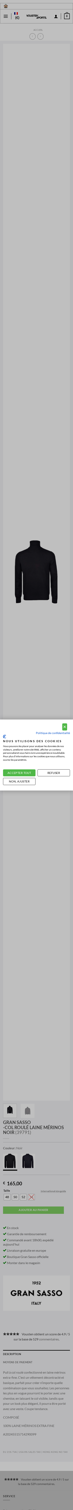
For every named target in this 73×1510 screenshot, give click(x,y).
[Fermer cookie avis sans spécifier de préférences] (64, 727)
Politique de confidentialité (53, 732)
